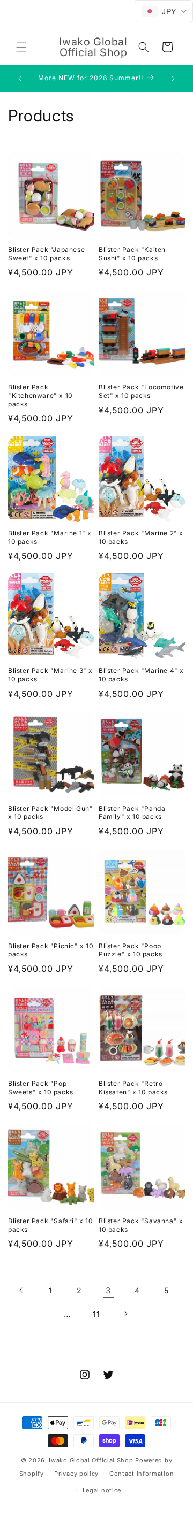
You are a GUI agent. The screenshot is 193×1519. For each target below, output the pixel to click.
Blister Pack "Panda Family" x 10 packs (132, 812)
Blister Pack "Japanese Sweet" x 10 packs (46, 254)
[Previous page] (21, 1290)
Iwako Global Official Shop (91, 1460)
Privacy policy (76, 1473)
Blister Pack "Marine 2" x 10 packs (141, 537)
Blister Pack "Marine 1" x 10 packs (50, 537)
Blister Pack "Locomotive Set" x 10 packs (141, 391)
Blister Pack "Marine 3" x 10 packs (50, 674)
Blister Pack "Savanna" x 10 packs (141, 1225)
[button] (21, 47)
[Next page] (125, 1313)
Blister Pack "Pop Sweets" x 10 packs (40, 1087)
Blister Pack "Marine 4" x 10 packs (141, 674)
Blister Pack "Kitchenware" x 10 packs (40, 395)
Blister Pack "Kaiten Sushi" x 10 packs (132, 254)
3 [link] (108, 1290)
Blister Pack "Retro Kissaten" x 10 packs (133, 1087)
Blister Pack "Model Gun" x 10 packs (50, 812)
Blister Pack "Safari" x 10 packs (50, 1225)
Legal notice (102, 1490)
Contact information (141, 1473)
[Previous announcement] (20, 78)
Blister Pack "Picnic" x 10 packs (51, 950)
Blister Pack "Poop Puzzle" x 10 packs (130, 950)
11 (96, 1313)
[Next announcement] (173, 78)
